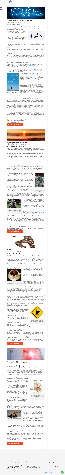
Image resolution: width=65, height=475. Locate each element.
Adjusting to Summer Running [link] (17, 143)
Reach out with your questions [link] (48, 472)
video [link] (31, 429)
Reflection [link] (26, 144)
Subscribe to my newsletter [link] (48, 469)
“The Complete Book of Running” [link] (31, 65)
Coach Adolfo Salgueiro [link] (11, 22)
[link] (1, 8)
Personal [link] (23, 22)
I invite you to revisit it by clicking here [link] (25, 221)
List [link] (23, 144)
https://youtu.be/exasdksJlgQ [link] (13, 122)
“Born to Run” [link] (33, 73)
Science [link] (29, 144)
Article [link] (21, 22)
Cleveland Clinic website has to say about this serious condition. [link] (33, 213)
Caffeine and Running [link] (14, 250)
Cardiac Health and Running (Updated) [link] (19, 21)
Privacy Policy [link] (9, 471)
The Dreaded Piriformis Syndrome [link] (18, 362)
